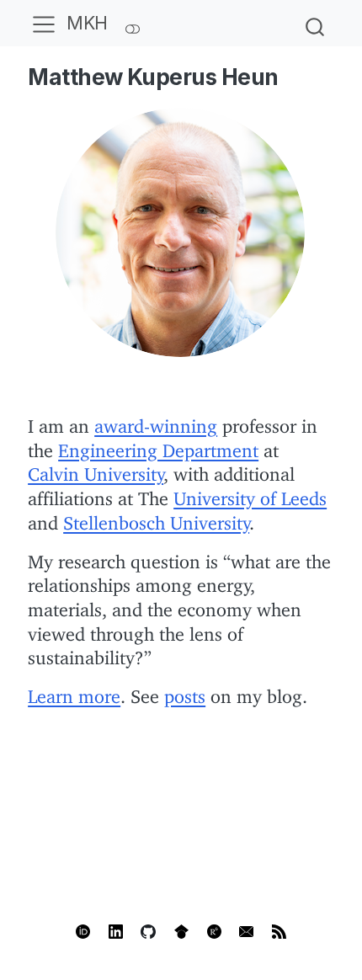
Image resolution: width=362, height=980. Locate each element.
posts (184, 691)
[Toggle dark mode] (133, 22)
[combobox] (316, 23)
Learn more (74, 691)
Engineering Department (158, 446)
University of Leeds (250, 494)
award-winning (155, 421)
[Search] (315, 23)
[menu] (43, 23)
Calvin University (95, 469)
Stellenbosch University (156, 518)
